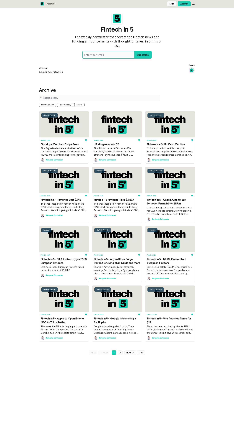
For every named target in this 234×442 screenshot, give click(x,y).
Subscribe (184, 3)
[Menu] (193, 3)
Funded (79, 105)
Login (171, 3)
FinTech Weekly (65, 105)
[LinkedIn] (192, 70)
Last (141, 352)
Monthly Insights (47, 105)
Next (128, 352)
